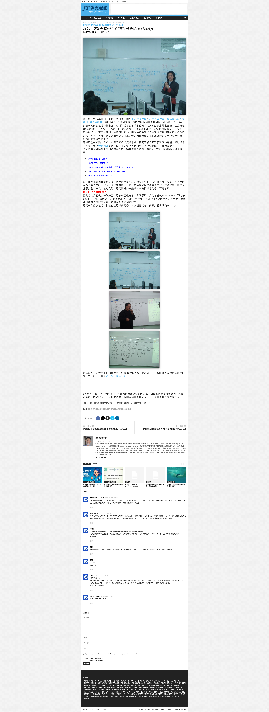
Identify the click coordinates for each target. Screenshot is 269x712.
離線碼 (182, 687)
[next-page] (185, 464)
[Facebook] (172, 1)
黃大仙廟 (103, 681)
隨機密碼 (158, 689)
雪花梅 (177, 687)
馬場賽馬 (86, 683)
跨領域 (177, 696)
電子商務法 (128, 687)
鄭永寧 (160, 694)
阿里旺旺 (129, 692)
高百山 (160, 681)
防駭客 (142, 692)
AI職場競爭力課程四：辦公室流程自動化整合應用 (92, 485)
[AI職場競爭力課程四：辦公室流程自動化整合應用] (92, 475)
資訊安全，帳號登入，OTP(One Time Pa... (132, 485)
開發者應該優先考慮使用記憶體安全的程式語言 (155, 485)
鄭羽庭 (146, 694)
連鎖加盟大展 (94, 696)
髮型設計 (117, 681)
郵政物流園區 (168, 694)
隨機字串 (165, 689)
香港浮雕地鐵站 (125, 683)
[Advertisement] (149, 9)
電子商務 (145, 687)
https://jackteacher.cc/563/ (102, 441)
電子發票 (166, 685)
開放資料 (166, 692)
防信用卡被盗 (158, 692)
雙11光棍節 (138, 689)
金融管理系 (139, 694)
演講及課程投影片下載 (180, 709)
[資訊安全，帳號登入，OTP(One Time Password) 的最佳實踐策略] (134, 475)
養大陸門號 (87, 685)
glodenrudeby (95, 596)
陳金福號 (180, 689)
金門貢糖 (118, 694)
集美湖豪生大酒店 (148, 689)
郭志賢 (183, 694)
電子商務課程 (111, 687)
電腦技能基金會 (135, 685)
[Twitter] (182, 1)
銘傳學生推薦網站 (116, 376)
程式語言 (149, 482)
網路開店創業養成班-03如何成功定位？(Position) (164, 429)
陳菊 (85, 692)
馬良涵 (180, 681)
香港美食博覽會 (102, 683)
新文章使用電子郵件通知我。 (94, 661)
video (117, 1)
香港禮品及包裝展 (113, 683)
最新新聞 (170, 709)
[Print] (107, 418)
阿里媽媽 (136, 692)
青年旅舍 (119, 685)
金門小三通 (125, 694)
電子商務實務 (137, 687)
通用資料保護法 (105, 696)
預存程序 (94, 685)
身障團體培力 (169, 696)
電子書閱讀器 (175, 685)
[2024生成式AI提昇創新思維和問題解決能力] (113, 475)
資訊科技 (121, 18)
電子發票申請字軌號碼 (155, 685)
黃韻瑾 (91, 681)
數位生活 (97, 18)
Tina (91, 575)
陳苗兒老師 (91, 692)
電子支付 (94, 687)
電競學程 (144, 685)
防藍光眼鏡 (149, 692)
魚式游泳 (110, 681)
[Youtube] (185, 1)
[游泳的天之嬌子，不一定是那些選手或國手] (176, 475)
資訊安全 (128, 482)
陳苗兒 (98, 692)
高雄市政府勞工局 (136, 681)
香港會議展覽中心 (137, 683)
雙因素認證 (109, 689)
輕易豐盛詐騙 (152, 696)
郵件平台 (176, 694)
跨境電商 (86, 698)
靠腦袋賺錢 (111, 685)
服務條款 (140, 709)
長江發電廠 (174, 692)
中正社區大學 (139, 119)
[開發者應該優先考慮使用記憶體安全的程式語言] (155, 475)
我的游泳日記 (171, 482)
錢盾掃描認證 (96, 694)
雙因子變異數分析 (119, 689)
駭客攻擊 (173, 681)
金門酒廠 (111, 694)
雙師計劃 (101, 689)
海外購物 (109, 18)
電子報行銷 (102, 687)
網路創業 (118, 409)
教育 (106, 409)
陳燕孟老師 (105, 692)
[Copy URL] (122, 418)
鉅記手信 (104, 694)
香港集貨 (93, 683)
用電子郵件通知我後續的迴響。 (94, 658)
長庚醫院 (182, 692)
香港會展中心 (148, 683)
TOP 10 (123, 1)
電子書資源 (87, 687)
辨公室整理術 (143, 696)
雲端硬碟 (161, 687)
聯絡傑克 (104, 1)
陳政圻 (123, 692)
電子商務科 (120, 687)
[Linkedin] (179, 1)
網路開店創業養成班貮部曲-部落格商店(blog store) (105, 429)
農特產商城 (114, 696)
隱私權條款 (155, 709)
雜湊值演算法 (88, 689)
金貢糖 (133, 694)
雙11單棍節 (129, 689)
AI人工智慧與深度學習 (89, 482)
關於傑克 (147, 18)
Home (85, 23)
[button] (185, 18)
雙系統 (95, 689)
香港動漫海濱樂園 (180, 683)
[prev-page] (182, 464)
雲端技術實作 (169, 687)
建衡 (91, 560)
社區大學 (101, 23)
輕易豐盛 (161, 696)
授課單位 (93, 23)
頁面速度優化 (103, 685)
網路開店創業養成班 (115, 25)
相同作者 (95, 464)
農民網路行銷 (123, 696)
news (111, 1)
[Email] (103, 418)
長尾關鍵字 (87, 694)
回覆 (91, 507)
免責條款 (147, 709)
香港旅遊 (156, 683)
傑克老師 (103, 145)
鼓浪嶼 (86, 681)
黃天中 (97, 681)
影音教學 (159, 18)
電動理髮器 (153, 687)
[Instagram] (175, 1)
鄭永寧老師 (153, 694)
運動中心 (86, 696)
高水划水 (166, 681)
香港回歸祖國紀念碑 (167, 683)
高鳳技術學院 (125, 681)
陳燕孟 (112, 692)
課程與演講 (134, 18)
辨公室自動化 (133, 696)
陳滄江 (117, 692)
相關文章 (87, 464)
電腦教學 (126, 685)
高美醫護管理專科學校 (150, 681)
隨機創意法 (172, 689)
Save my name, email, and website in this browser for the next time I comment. (111, 654)
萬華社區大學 (156, 119)
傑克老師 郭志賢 (90, 32)
